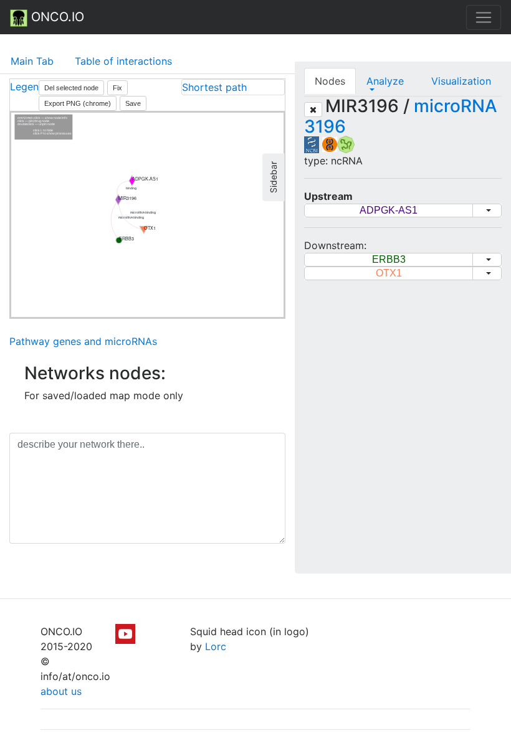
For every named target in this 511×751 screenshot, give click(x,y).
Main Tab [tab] (32, 61)
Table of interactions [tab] (123, 61)
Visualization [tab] (461, 81)
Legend (27, 86)
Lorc (215, 646)
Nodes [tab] (330, 81)
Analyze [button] (385, 81)
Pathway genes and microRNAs (83, 341)
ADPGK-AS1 (389, 210)
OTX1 (389, 273)
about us (61, 691)
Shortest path (214, 87)
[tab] (233, 87)
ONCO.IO (55, 16)
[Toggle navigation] (483, 17)
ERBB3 (389, 259)
